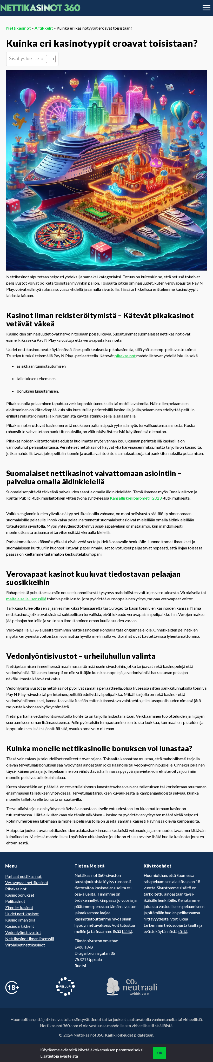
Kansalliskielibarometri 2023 (136, 497)
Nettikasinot (18, 27)
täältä (127, 931)
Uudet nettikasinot (22, 913)
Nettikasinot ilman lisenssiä (29, 938)
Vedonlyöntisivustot (23, 932)
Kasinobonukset (19, 894)
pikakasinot (125, 355)
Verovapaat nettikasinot (26, 882)
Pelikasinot (15, 901)
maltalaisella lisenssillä (26, 598)
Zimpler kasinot (19, 907)
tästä (182, 931)
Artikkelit (44, 27)
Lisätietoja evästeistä (59, 1055)
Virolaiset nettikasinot (25, 944)
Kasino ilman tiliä (20, 919)
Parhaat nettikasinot (23, 876)
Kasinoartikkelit (19, 926)
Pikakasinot (15, 888)
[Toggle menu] (206, 8)
